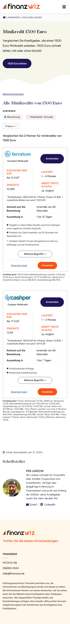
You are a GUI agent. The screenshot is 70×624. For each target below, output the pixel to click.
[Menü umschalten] (64, 6)
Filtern (9, 126)
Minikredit (14, 17)
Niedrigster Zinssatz (41, 116)
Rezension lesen (19, 265)
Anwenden (52, 158)
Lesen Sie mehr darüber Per (42, 498)
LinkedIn (49, 504)
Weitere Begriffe (34, 254)
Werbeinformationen (13, 94)
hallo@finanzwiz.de (13, 573)
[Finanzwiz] (4, 17)
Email (33, 504)
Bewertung (13, 116)
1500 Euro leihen (32, 17)
